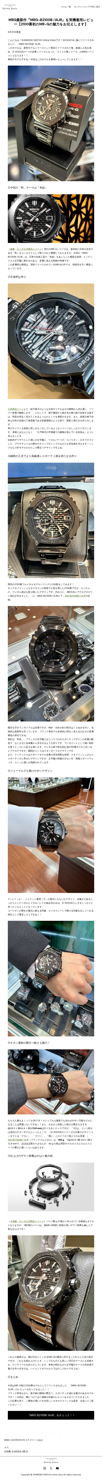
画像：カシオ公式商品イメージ (26, 249)
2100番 (7, 1451)
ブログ (40, 1440)
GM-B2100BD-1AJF (75, 596)
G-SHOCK (16, 1451)
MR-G (25, 1451)
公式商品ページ (16, 409)
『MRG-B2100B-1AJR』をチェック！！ (51, 1415)
